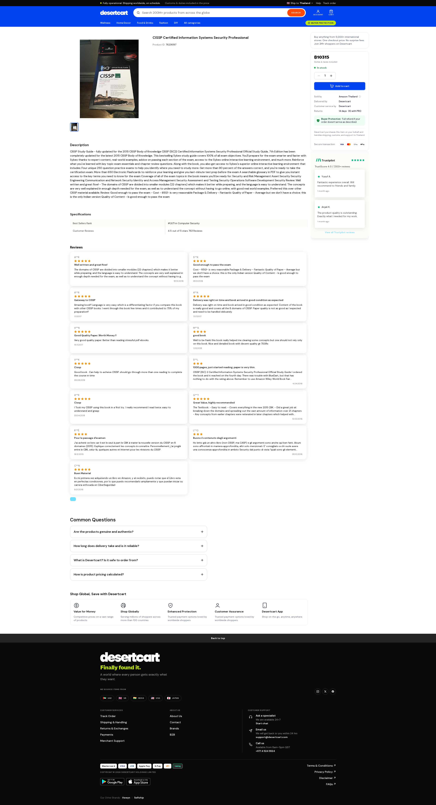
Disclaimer (327, 778)
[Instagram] (318, 691)
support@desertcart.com (272, 737)
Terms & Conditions (321, 765)
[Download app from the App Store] (138, 781)
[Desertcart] (114, 12)
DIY (176, 22)
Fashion (163, 22)
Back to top (218, 638)
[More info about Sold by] (359, 96)
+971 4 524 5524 (265, 751)
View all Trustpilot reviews (340, 232)
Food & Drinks (145, 22)
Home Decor (123, 22)
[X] (325, 691)
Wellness (105, 22)
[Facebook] (333, 691)
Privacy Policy (325, 772)
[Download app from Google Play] (112, 781)
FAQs (331, 784)
